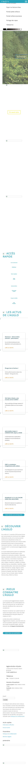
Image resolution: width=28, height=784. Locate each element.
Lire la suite (9, 347)
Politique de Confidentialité (17, 716)
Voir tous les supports (12, 633)
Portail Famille (6, 727)
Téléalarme (9, 25)
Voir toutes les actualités (13, 515)
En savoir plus (21, 56)
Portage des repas (12, 20)
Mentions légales (7, 736)
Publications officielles (8, 724)
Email (4, 696)
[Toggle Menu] (26, 1)
